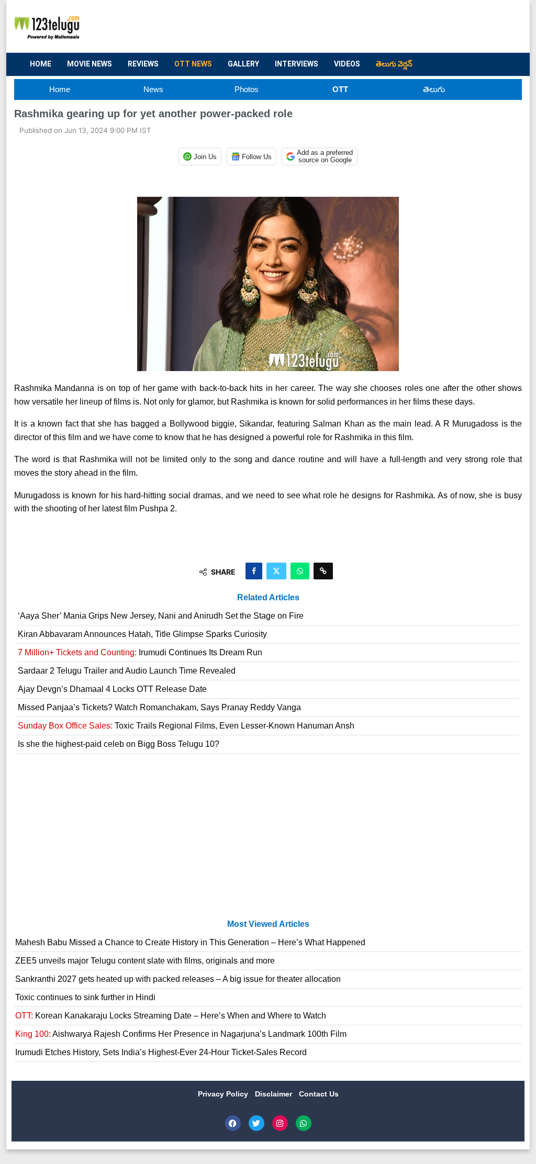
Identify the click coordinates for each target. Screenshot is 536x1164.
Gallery (243, 64)
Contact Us (319, 1094)
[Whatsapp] (303, 1123)
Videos (347, 64)
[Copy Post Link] (323, 571)
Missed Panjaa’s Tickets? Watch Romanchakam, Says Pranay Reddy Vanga (159, 707)
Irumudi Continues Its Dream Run (140, 652)
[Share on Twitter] (276, 571)
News (153, 89)
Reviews (143, 64)
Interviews (296, 64)
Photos (246, 89)
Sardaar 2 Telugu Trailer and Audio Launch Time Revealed (127, 670)
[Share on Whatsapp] (300, 571)
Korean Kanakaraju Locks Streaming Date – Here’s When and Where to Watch (170, 1015)
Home (40, 64)
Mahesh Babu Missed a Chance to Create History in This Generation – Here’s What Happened (190, 942)
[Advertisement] (323, 26)
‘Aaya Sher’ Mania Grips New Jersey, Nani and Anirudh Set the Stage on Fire (161, 615)
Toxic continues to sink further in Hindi (85, 997)
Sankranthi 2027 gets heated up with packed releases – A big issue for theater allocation (178, 979)
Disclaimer (274, 1094)
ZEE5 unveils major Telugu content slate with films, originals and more (145, 960)
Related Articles (268, 597)
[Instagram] (280, 1123)
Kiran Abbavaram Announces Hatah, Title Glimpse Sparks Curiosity (142, 634)
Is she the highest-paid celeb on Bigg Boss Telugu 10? (118, 744)
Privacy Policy (224, 1094)
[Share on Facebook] (253, 571)
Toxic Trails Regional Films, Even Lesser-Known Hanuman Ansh (186, 725)
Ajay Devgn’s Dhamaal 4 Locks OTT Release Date (112, 689)
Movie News (89, 64)
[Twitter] (256, 1123)
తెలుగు (434, 89)
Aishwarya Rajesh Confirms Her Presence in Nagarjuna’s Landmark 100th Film (181, 1033)
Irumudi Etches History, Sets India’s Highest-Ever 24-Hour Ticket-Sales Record (161, 1052)
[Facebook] (233, 1123)
